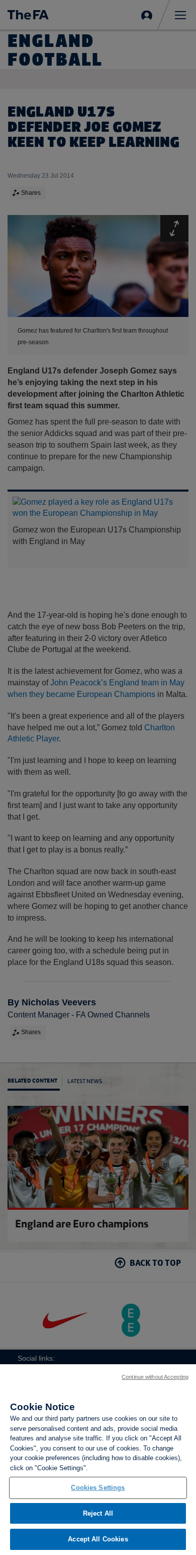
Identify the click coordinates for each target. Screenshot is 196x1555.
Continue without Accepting (155, 1377)
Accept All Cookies (98, 1539)
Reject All (98, 1513)
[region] (98, 1459)
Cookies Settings (98, 1487)
